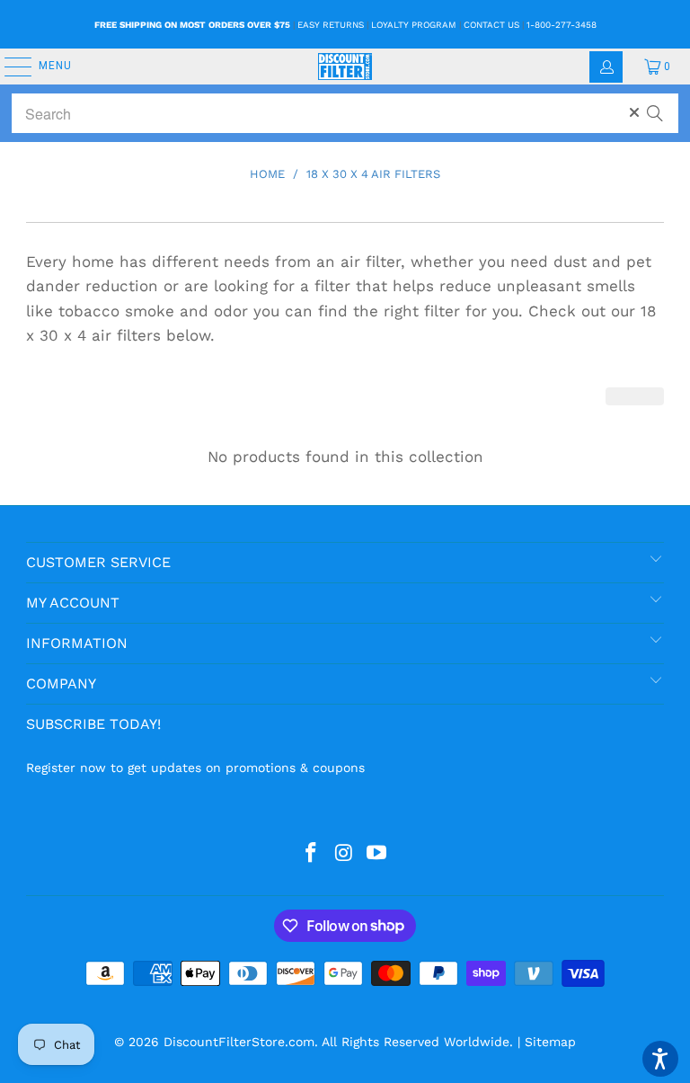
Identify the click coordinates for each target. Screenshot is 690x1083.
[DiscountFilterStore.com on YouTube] (377, 854)
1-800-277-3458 (561, 25)
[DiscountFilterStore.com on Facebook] (310, 854)
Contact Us (491, 25)
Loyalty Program (413, 25)
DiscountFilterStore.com (239, 1041)
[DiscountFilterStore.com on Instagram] (344, 854)
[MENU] (9, 66)
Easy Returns (330, 25)
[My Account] (606, 67)
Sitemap (550, 1041)
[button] (660, 1059)
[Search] (654, 105)
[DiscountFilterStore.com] (345, 66)
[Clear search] (634, 112)
